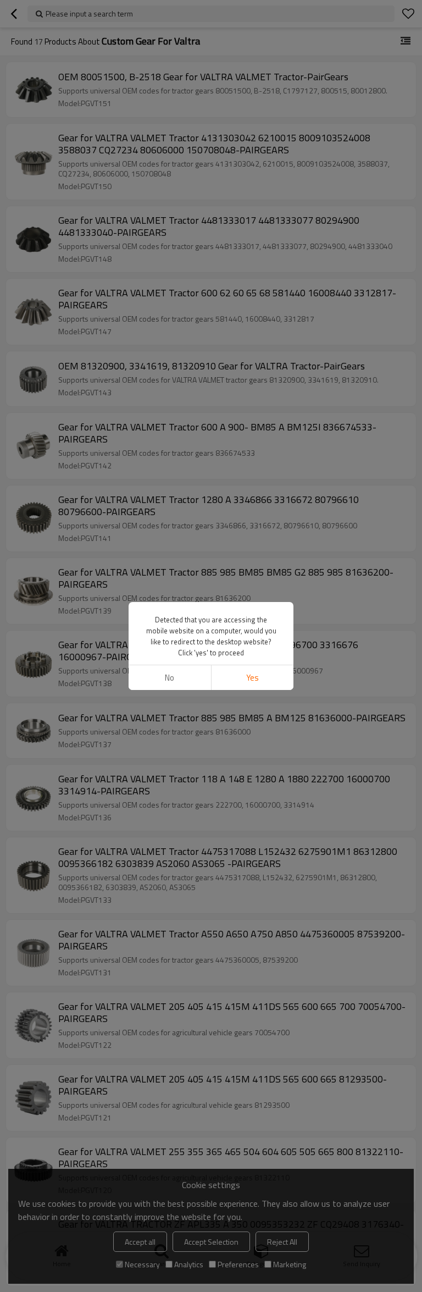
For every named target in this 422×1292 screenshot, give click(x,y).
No (169, 677)
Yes (252, 677)
